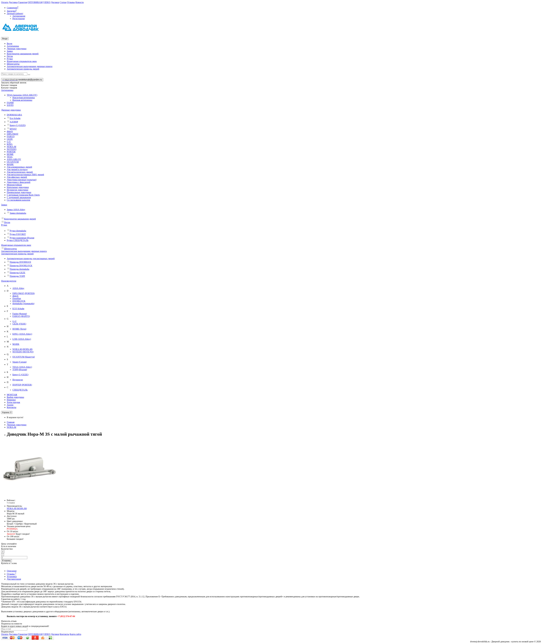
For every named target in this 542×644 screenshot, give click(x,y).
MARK (10, 164)
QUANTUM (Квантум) (23, 357)
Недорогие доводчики (17, 190)
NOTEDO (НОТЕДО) (22, 352)
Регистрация (18, 18)
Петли (10, 56)
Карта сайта (75, 634)
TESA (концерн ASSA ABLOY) (22, 95)
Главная (10, 422)
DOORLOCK (18, 301)
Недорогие (17, 379)
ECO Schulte (18, 308)
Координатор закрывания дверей (23, 53)
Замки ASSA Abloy (16, 209)
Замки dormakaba (18, 213)
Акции (10, 405)
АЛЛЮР (14, 122)
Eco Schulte (15, 118)
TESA (10, 157)
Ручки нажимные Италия (22, 238)
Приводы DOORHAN (20, 262)
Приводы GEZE (17, 272)
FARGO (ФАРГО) (21, 316)
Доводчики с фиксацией (18, 182)
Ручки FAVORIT (18, 234)
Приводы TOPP (17, 276)
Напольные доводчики (18, 187)
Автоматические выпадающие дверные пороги (29, 66)
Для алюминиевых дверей (19, 167)
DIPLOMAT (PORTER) (23, 293)
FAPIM (10, 102)
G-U (9, 141)
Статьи (63, 2)
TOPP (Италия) (19, 369)
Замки (10, 51)
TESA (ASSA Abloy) (22, 367)
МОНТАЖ (12, 394)
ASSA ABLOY (14, 159)
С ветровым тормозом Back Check (23, 195)
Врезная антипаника (22, 100)
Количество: (7, 549)
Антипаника (13, 46)
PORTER (11, 152)
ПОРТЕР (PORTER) (22, 385)
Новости (79, 2)
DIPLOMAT (12, 134)
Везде (9, 43)
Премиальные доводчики (19, 192)
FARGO (11, 136)
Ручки (10, 59)
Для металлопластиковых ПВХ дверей (25, 174)
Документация (14, 579)
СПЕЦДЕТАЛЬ (20, 390)
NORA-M (11, 146)
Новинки (11, 400)
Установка (12, 576)
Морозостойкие (14, 185)
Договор (55, 2)
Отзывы (71, 2)
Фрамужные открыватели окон (22, 61)
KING (10, 144)
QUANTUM (13, 162)
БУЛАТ (13, 129)
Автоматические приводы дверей (23, 69)
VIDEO (46, 2)
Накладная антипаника (23, 97)
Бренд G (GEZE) (18, 125)
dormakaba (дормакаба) (23, 303)
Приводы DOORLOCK (21, 265)
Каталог (9, 87)
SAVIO (10, 105)
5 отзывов (11, 503)
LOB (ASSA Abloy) (21, 339)
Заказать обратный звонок (13, 82)
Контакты (11, 407)
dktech (10, 131)
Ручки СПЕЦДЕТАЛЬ (17, 240)
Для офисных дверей (17, 177)
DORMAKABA (14, 115)
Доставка (13, 2)
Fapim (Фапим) (19, 313)
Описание (12, 571)
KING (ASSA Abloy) (22, 334)
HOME (10, 154)
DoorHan (16, 298)
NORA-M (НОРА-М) (22, 349)
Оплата (4, 2)
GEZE (10, 139)
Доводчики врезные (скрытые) (21, 179)
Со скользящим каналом (18, 200)
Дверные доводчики (16, 48)
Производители (8, 281)
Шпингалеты (13, 64)
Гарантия (22, 2)
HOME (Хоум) (19, 329)
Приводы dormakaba (19, 269)
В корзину (6, 560)
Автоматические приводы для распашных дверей (31, 258)
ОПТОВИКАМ (35, 2)
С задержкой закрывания (19, 197)
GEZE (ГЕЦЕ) (19, 324)
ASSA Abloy (18, 288)
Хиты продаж (13, 402)
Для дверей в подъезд (17, 169)
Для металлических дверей (20, 172)
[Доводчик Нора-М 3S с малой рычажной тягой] (29, 495)
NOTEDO (11, 149)
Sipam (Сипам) (19, 362)
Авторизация (18, 16)
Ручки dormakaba (18, 231)
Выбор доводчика (15, 397)
